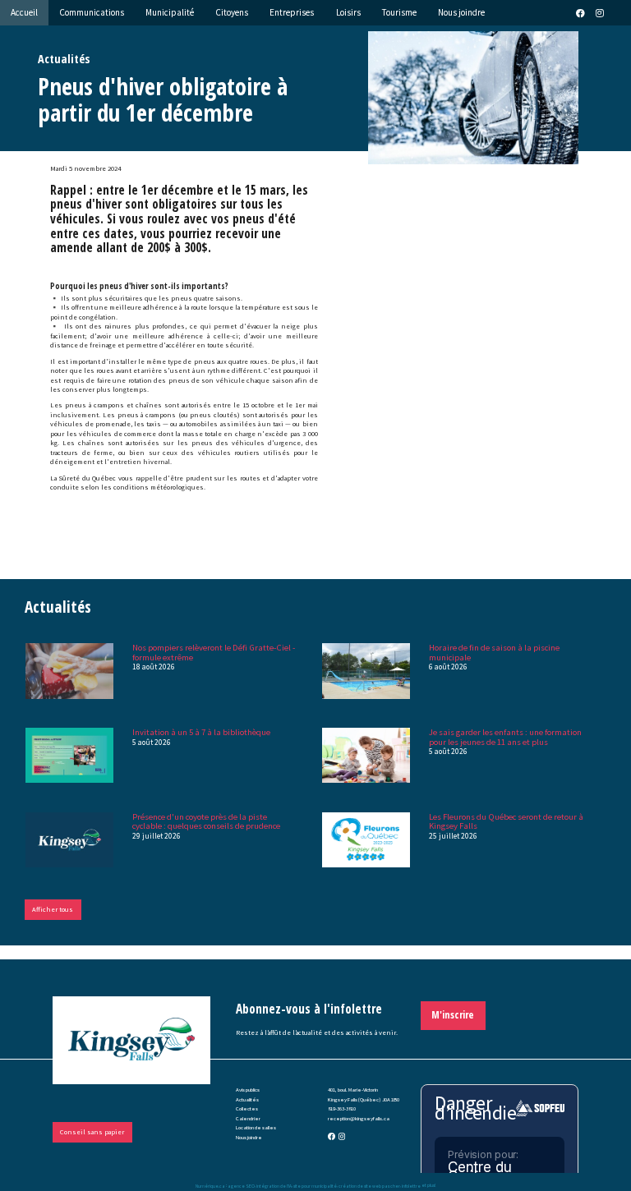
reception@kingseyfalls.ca (358, 1118)
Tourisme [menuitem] (399, 12)
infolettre (411, 1185)
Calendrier (248, 1118)
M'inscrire (452, 1015)
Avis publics (248, 1089)
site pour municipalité (315, 1185)
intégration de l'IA (274, 1185)
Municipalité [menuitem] (169, 12)
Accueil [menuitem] (24, 12)
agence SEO (241, 1185)
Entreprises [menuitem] (291, 12)
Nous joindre (249, 1137)
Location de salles (256, 1127)
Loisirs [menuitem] (348, 12)
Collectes (247, 1108)
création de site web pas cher (369, 1185)
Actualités (247, 1099)
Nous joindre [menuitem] (461, 12)
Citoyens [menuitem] (231, 12)
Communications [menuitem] (91, 12)
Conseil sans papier (92, 1132)
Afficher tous (52, 909)
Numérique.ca (210, 1185)
